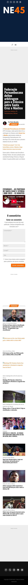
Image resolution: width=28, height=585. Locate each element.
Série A (4, 351)
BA (7, 351)
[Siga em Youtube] (17, 2)
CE (13, 375)
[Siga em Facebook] (8, 2)
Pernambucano (8, 113)
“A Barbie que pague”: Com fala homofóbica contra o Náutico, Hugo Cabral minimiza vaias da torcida (12, 147)
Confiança (16, 404)
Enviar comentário (18, 265)
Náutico (13, 111)
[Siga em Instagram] (14, 2)
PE (16, 111)
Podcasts (5, 431)
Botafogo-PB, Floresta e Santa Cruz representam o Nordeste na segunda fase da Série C (14, 381)
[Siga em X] (11, 2)
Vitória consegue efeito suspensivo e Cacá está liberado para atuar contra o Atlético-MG (13, 487)
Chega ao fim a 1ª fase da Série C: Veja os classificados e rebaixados (14, 409)
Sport (9, 457)
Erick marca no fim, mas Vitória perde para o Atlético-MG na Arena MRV (13, 353)
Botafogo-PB (9, 375)
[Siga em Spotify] (20, 2)
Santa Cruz (7, 111)
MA (19, 404)
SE (8, 406)
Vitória (13, 351)
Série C (4, 323)
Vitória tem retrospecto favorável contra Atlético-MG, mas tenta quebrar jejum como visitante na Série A (14, 513)
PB (14, 375)
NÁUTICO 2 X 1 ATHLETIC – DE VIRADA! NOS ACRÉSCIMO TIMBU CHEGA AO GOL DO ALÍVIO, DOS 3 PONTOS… (13, 434)
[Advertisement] (14, 28)
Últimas (15, 113)
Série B (4, 457)
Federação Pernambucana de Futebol (14, 129)
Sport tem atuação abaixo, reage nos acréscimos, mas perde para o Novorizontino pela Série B (13, 461)
